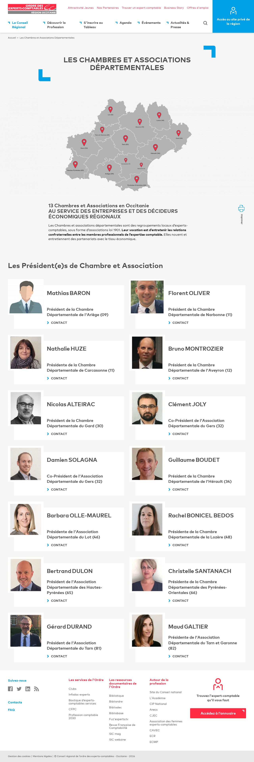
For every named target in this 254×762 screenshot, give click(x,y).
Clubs (86, 688)
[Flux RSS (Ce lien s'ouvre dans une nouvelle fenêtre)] (36, 688)
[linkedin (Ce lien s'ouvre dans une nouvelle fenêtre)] (27, 688)
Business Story (174, 7)
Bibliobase (127, 713)
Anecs (167, 709)
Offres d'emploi (198, 7)
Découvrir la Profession (56, 25)
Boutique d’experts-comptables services (82, 701)
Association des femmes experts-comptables (166, 723)
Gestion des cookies (19, 756)
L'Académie (167, 698)
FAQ (11, 710)
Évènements (151, 23)
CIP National (167, 703)
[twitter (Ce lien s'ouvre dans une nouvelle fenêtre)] (19, 688)
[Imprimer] (241, 209)
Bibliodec (127, 707)
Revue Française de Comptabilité (127, 726)
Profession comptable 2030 (83, 716)
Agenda (126, 23)
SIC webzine (117, 739)
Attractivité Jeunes (81, 7)
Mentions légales (42, 756)
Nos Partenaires (108, 7)
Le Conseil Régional (20, 25)
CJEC (167, 715)
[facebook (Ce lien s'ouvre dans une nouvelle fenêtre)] (10, 688)
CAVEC (155, 730)
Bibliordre (127, 701)
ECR (152, 736)
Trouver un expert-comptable (141, 7)
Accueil (12, 37)
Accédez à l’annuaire (218, 713)
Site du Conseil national (166, 692)
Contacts (15, 702)
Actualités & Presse (180, 25)
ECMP (167, 742)
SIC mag (115, 733)
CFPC (73, 709)
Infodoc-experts (86, 694)
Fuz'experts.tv (127, 719)
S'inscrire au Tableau (93, 25)
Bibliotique (127, 695)
